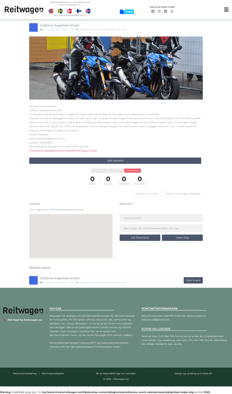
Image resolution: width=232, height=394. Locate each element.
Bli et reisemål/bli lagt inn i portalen (116, 373)
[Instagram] (159, 11)
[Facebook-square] (153, 11)
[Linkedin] (165, 11)
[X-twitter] (172, 11)
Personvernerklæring (25, 373)
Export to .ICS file (147, 193)
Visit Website (115, 160)
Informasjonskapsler (53, 373)
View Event (193, 280)
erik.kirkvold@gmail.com (76, 15)
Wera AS (207, 373)
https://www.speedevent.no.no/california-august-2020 (63, 150)
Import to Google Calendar (182, 193)
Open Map (182, 237)
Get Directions (140, 237)
